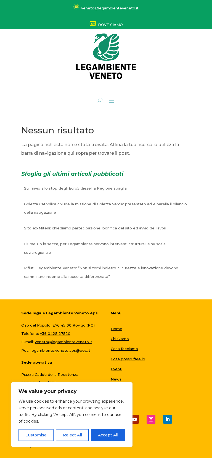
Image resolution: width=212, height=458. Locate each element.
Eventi (116, 369)
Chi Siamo (120, 339)
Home (116, 329)
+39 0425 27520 (55, 333)
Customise (36, 435)
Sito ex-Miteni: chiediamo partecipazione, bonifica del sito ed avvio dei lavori (95, 228)
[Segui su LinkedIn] (167, 419)
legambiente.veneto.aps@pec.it (60, 350)
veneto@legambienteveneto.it (63, 342)
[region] (71, 414)
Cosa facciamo (124, 348)
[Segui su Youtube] (134, 419)
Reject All (72, 435)
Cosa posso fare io (128, 359)
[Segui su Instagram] (151, 419)
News (116, 379)
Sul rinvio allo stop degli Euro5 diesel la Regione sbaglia (75, 188)
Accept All (108, 435)
